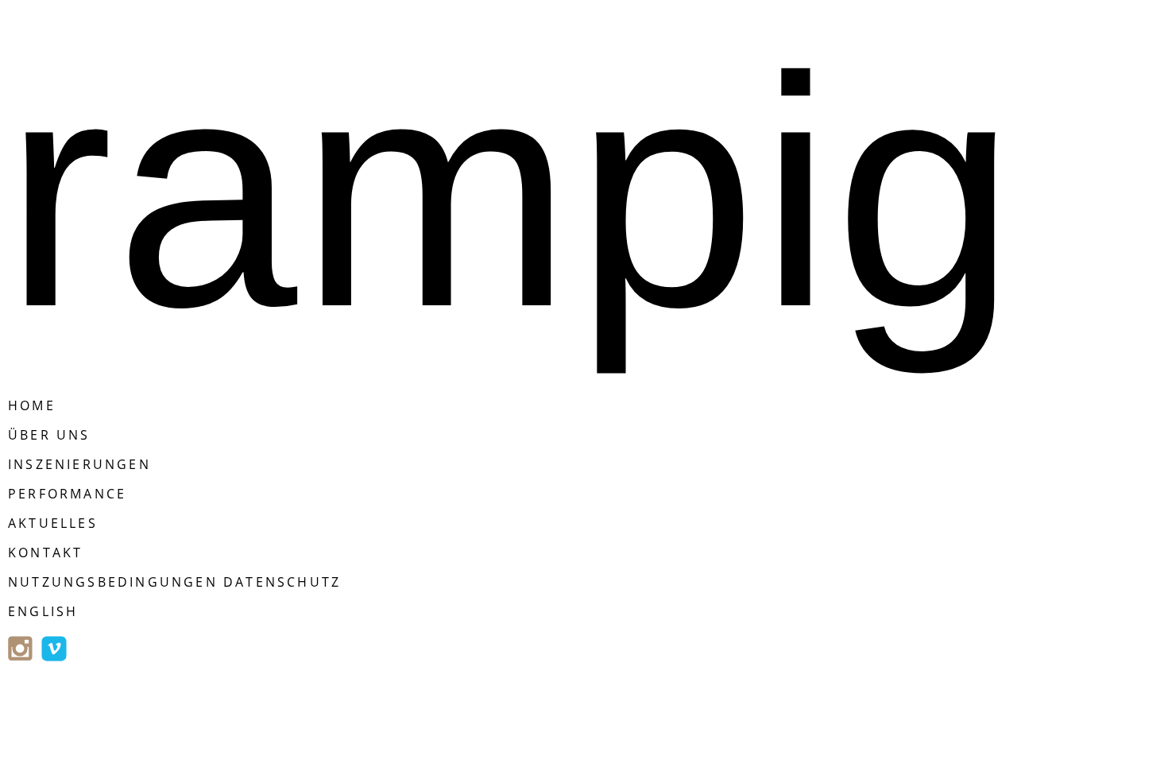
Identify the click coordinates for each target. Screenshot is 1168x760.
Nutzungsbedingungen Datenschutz (174, 582)
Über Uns (49, 435)
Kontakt (45, 552)
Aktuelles (53, 523)
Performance (67, 493)
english (43, 611)
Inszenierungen (79, 464)
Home (32, 405)
